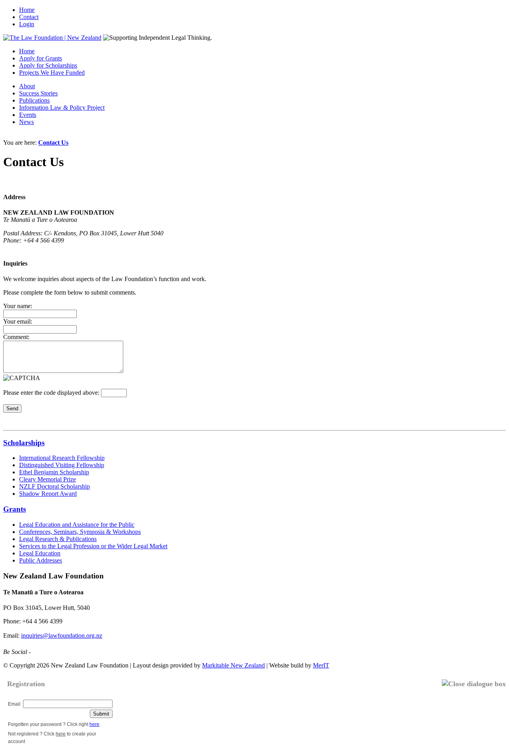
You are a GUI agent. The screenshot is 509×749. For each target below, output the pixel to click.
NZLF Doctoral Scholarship (54, 486)
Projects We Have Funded (52, 72)
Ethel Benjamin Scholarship (54, 472)
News (26, 121)
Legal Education (39, 553)
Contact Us (53, 142)
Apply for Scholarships (48, 65)
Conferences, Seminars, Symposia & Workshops (80, 531)
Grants (14, 509)
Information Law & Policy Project (62, 107)
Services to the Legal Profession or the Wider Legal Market (93, 546)
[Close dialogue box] (474, 684)
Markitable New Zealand (233, 665)
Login (26, 24)
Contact (29, 17)
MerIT (321, 665)
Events (27, 114)
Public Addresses (40, 560)
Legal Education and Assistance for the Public (76, 524)
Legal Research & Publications (58, 539)
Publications (34, 100)
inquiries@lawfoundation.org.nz (61, 635)
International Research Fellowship (62, 457)
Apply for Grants (40, 58)
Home (27, 9)
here (94, 724)
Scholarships (24, 443)
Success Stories (38, 93)
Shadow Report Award (48, 493)
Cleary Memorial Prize (47, 479)
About (27, 86)
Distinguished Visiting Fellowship (61, 465)
